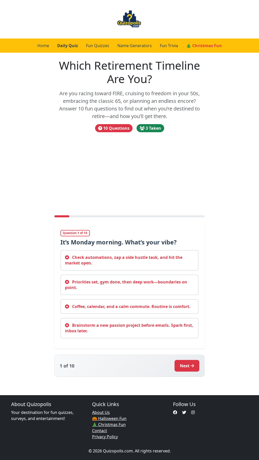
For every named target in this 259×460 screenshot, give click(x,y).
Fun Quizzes (97, 45)
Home (43, 45)
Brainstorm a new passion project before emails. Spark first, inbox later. (129, 328)
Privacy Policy (105, 436)
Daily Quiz (67, 45)
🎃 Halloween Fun (109, 418)
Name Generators (134, 45)
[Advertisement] (129, 173)
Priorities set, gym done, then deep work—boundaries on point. (126, 284)
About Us (101, 412)
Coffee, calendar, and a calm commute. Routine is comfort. (130, 306)
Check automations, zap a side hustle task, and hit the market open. (123, 260)
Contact (99, 430)
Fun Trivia (169, 45)
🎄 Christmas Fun (204, 45)
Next (184, 366)
